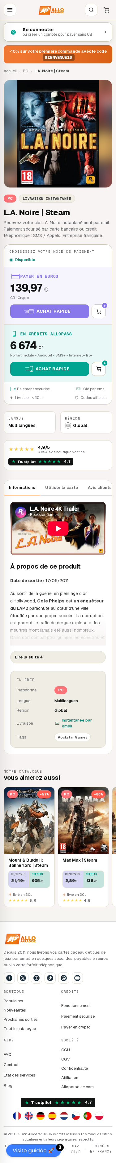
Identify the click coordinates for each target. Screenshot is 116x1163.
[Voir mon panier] (106, 10)
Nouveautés (15, 1010)
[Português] (87, 1116)
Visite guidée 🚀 (37, 1149)
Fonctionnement (76, 1005)
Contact (11, 1064)
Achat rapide (54, 311)
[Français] (17, 1116)
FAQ (7, 1054)
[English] (28, 1116)
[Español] (52, 1116)
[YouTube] (77, 978)
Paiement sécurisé (78, 1016)
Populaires (13, 1001)
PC (25, 71)
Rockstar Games (72, 737)
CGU (65, 1049)
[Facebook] (9, 978)
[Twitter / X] (22, 978)
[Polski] (99, 1116)
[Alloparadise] (50, 10)
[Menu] (10, 10)
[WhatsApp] (63, 978)
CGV (65, 1059)
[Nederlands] (64, 1116)
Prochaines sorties (21, 1019)
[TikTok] (50, 978)
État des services (19, 1075)
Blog (8, 1085)
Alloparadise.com (77, 1086)
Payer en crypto (76, 1027)
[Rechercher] (91, 10)
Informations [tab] (22, 487)
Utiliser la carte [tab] (61, 487)
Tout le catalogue (20, 1028)
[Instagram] (36, 978)
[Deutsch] (40, 1116)
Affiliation (69, 1077)
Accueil (10, 71)
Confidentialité (74, 1068)
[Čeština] (75, 1116)
